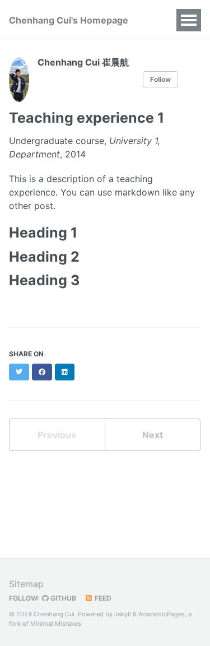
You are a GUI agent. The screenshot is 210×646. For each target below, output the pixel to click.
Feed (102, 598)
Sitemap (26, 583)
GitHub (62, 598)
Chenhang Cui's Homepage (68, 20)
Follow (160, 79)
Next (152, 434)
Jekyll (122, 614)
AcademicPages (161, 614)
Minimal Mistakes (55, 624)
